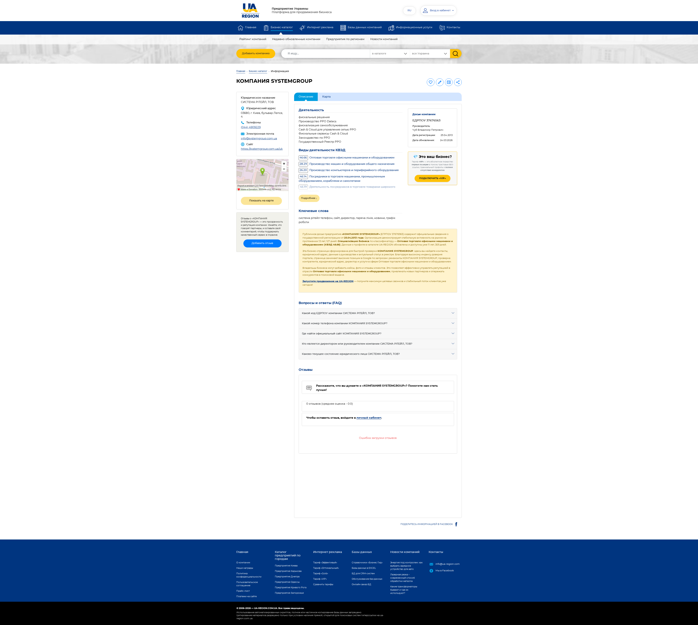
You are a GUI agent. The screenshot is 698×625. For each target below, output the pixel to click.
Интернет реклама (320, 27)
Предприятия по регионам (345, 39)
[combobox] (430, 53)
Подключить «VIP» (432, 178)
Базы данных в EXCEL (364, 568)
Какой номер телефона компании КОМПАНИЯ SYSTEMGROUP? (344, 323)
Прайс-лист (243, 591)
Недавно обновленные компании (296, 39)
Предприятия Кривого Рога (290, 587)
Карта (326, 96)
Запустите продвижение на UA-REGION (328, 281)
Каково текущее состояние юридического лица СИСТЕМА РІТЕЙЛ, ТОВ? (351, 354)
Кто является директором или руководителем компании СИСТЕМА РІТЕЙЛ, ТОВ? (357, 344)
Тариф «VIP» (320, 579)
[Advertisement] (378, 483)
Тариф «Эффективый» (325, 562)
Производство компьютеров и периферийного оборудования (349, 170)
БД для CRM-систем (363, 573)
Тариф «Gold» (320, 573)
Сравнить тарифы (323, 584)
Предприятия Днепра (287, 577)
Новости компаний (384, 39)
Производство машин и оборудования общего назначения (347, 164)
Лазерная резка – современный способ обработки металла (402, 578)
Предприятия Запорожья (289, 593)
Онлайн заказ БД (361, 584)
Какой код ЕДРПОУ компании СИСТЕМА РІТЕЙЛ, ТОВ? (338, 313)
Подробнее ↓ (309, 198)
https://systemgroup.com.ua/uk (262, 149)
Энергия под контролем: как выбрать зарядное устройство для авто (406, 565)
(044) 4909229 (251, 127)
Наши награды (244, 568)
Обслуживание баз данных (367, 579)
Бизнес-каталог (282, 27)
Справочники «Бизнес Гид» (367, 562)
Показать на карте (261, 200)
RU (409, 10)
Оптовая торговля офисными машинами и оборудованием (347, 157)
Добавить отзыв (262, 243)
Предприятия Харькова (288, 571)
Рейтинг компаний (252, 39)
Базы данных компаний (365, 27)
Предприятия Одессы (287, 582)
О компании (243, 562)
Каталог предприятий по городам (287, 555)
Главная (250, 27)
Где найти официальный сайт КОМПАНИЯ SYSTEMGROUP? (341, 333)
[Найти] (456, 53)
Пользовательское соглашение (247, 584)
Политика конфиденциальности (248, 575)
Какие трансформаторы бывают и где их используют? (403, 590)
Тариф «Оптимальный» (326, 568)
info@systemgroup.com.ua (259, 138)
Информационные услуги (414, 27)
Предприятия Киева (286, 566)
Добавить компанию (256, 53)
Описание (306, 96)
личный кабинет (368, 417)
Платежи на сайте (246, 596)
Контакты (453, 27)
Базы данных (362, 552)
